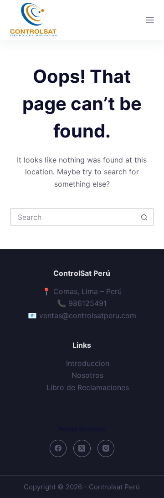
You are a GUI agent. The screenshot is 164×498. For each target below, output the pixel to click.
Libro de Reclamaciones (87, 387)
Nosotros (87, 375)
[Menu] (150, 20)
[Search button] (144, 217)
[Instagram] (106, 448)
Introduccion (87, 363)
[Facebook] (58, 448)
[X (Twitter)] (82, 448)
